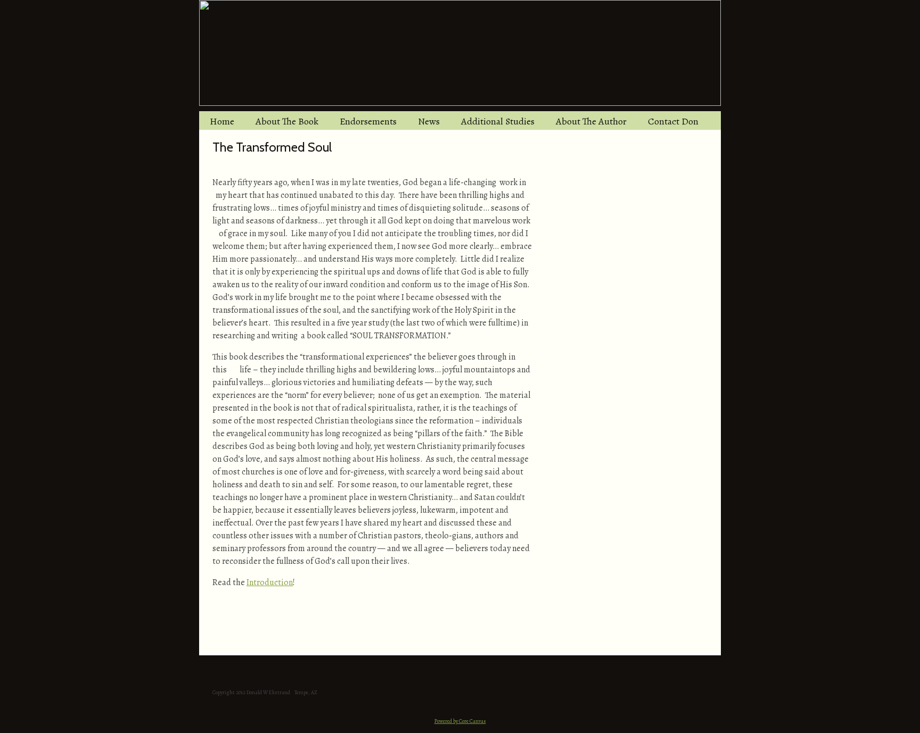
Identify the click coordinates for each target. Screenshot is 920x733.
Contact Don (673, 121)
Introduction (270, 582)
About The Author (591, 121)
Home (222, 121)
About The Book (287, 121)
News (429, 121)
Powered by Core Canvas (460, 721)
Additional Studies (498, 121)
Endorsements (368, 121)
